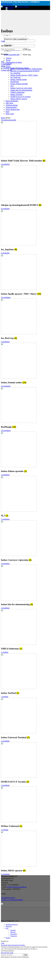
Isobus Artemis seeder (18, 79)
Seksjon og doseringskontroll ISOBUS (24, 71)
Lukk (3, 41)
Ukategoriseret (11, 107)
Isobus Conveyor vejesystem (21, 88)
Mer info (4, 953)
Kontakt (13, 930)
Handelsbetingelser (8, 898)
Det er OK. (10, 953)
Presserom (13, 936)
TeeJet (8, 60)
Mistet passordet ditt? (12, 55)
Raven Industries (12, 101)
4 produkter (5, 564)
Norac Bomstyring (13, 109)
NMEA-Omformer (17, 92)
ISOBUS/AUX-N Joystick (20, 97)
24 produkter (6, 386)
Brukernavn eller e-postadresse (16, 39)
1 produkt (4, 652)
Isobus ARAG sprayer (18, 99)
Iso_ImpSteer (15, 73)
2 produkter (5, 475)
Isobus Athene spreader (19, 84)
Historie (13, 932)
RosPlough (14, 82)
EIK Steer (9, 103)
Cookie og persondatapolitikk (12, 900)
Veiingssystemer (12, 105)
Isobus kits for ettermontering (21, 90)
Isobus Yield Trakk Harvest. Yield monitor (26, 69)
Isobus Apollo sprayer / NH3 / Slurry (24, 75)
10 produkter (6, 297)
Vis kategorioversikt (8, 120)
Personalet (13, 934)
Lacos (8, 64)
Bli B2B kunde (6, 4)
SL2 (12, 86)
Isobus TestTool (16, 94)
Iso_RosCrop (15, 77)
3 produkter (5, 519)
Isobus (8, 67)
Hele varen (10, 114)
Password (8, 46)
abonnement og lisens (14, 62)
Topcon (8, 58)
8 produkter (5, 209)
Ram (7, 112)
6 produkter (5, 164)
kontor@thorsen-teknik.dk (17, 887)
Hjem (3, 118)
